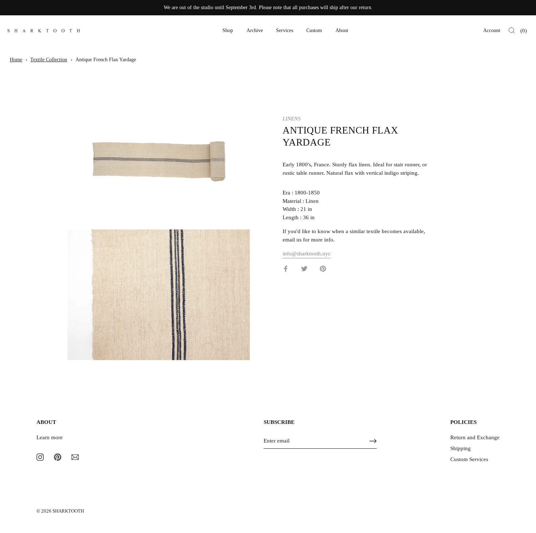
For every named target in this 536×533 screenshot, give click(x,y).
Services (284, 30)
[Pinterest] (57, 457)
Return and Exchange (475, 437)
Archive (254, 30)
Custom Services (469, 459)
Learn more (49, 437)
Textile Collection (48, 59)
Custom (314, 30)
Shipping (460, 448)
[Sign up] (373, 441)
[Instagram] (40, 457)
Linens (292, 118)
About (341, 30)
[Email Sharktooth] (75, 457)
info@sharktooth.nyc (307, 253)
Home (16, 59)
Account (491, 30)
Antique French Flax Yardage (105, 59)
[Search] (511, 31)
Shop (227, 30)
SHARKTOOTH (68, 511)
